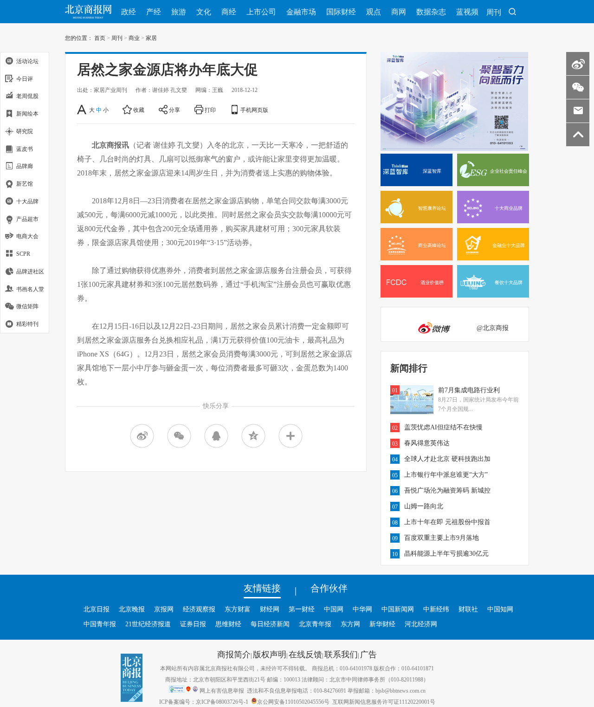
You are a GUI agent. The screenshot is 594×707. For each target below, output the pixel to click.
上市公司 (261, 11)
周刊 (493, 12)
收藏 (138, 109)
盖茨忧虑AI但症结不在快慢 (443, 427)
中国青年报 (100, 624)
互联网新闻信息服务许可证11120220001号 (383, 701)
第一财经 (302, 609)
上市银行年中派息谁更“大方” (446, 474)
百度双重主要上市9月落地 (441, 537)
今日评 (24, 78)
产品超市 (27, 218)
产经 (153, 11)
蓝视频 (467, 11)
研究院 (24, 131)
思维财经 (228, 624)
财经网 (269, 609)
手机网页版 (254, 109)
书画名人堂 (30, 289)
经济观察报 (199, 609)
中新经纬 (436, 609)
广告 (368, 654)
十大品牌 (27, 201)
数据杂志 (431, 11)
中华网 (362, 609)
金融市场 (301, 11)
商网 (398, 11)
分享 (174, 109)
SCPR (23, 253)
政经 (128, 11)
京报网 (164, 609)
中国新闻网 (397, 609)
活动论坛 (27, 61)
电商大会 (27, 236)
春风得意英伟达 (427, 443)
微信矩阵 (27, 306)
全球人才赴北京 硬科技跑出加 (447, 458)
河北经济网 (421, 624)
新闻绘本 (27, 113)
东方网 (350, 624)
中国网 (333, 609)
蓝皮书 (24, 148)
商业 (134, 37)
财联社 (468, 609)
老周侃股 (27, 96)
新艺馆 (24, 183)
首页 (99, 37)
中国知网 (500, 609)
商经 (228, 11)
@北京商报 (493, 327)
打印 (210, 109)
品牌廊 (24, 166)
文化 (203, 11)
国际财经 (341, 11)
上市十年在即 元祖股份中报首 (447, 522)
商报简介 (234, 654)
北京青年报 (315, 624)
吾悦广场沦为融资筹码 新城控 (447, 490)
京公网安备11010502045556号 (293, 701)
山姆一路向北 (423, 506)
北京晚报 (132, 609)
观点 (373, 11)
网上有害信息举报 (222, 690)
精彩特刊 (27, 323)
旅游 (178, 11)
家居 (151, 37)
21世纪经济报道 (148, 624)
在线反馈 (305, 654)
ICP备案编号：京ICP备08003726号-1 (203, 701)
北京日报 (97, 609)
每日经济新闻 (270, 624)
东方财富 (238, 609)
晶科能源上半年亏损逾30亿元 (446, 553)
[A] (82, 109)
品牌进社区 (30, 271)
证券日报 (193, 624)
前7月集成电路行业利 (469, 390)
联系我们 (341, 654)
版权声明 (269, 654)
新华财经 (382, 624)
